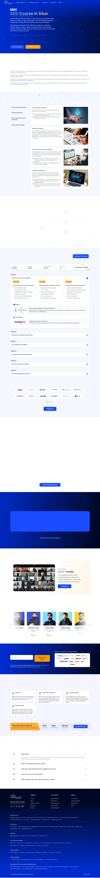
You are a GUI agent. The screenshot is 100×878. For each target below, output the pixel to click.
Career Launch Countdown (19, 107)
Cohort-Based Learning (18, 125)
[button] (13, 657)
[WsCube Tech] (8, 2)
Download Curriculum (33, 47)
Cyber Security (54, 805)
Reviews (32, 807)
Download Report (81, 726)
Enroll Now (64, 586)
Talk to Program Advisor (50, 485)
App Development (55, 807)
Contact (32, 798)
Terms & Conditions (75, 800)
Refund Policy (74, 803)
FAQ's (72, 805)
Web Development (55, 803)
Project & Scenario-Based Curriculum (19, 118)
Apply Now (16, 227)
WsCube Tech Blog (35, 803)
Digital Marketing (54, 798)
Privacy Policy (74, 798)
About (32, 800)
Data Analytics (54, 800)
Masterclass (33, 805)
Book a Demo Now (17, 47)
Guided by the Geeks (17, 112)
